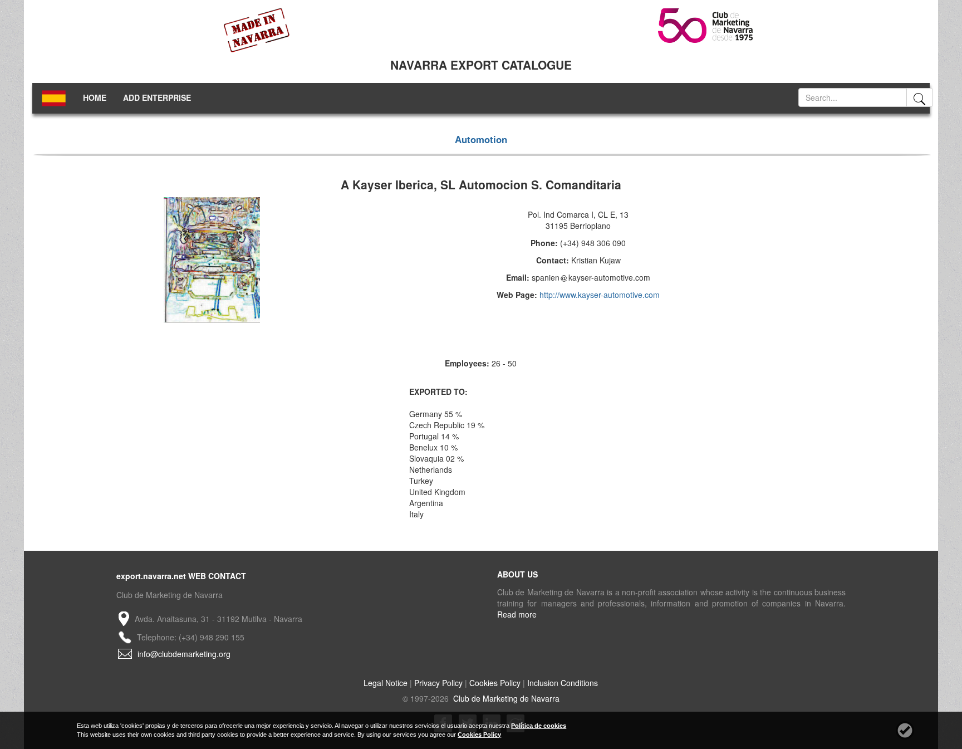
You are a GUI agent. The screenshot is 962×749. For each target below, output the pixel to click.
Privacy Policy (438, 682)
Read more (517, 614)
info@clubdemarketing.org (184, 653)
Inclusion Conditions (562, 682)
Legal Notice (386, 682)
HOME (94, 97)
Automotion (481, 139)
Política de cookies (538, 725)
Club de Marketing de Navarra (505, 698)
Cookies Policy (495, 682)
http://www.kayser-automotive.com (599, 294)
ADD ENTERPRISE (157, 97)
